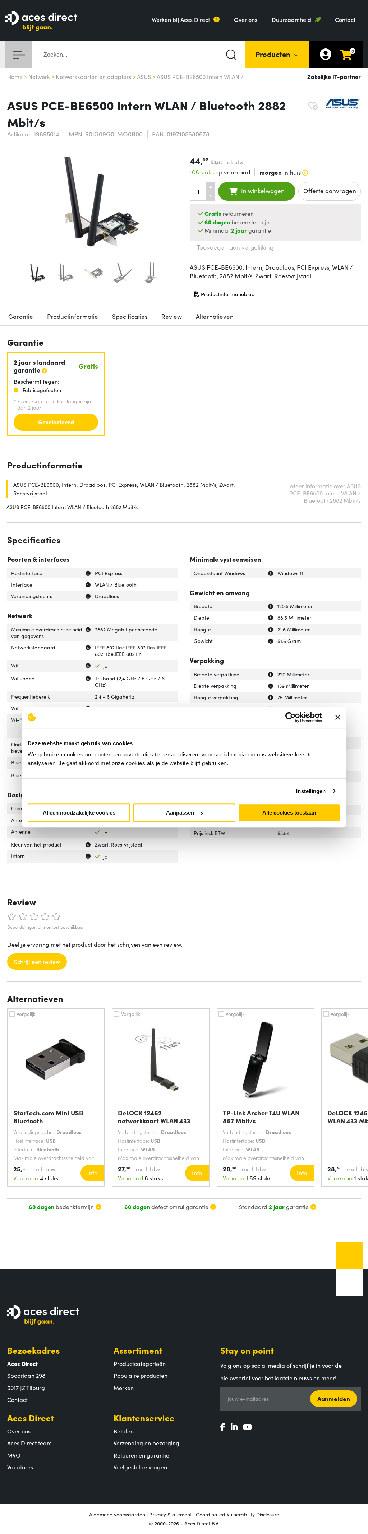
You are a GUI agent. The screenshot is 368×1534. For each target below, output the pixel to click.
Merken (124, 1387)
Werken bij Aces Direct (181, 19)
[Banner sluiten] (337, 717)
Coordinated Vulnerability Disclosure (237, 1514)
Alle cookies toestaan (289, 813)
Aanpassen (180, 813)
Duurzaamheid (291, 19)
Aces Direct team (29, 1443)
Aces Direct (30, 1417)
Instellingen (311, 791)
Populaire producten (140, 1375)
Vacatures (20, 1467)
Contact (345, 19)
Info (92, 1173)
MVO (13, 1455)
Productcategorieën (140, 1363)
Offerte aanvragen (329, 190)
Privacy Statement (170, 1514)
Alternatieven (215, 316)
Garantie (20, 316)
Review (171, 316)
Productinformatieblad (224, 295)
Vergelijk (26, 1013)
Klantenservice (144, 1417)
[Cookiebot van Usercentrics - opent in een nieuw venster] (290, 717)
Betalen (124, 1431)
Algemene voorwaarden (117, 1514)
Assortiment (138, 1350)
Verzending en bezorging (146, 1443)
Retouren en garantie (141, 1455)
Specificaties (129, 316)
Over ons (245, 19)
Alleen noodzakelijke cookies (79, 813)
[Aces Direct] (41, 21)
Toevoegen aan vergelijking (235, 247)
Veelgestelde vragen (140, 1467)
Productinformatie (72, 316)
